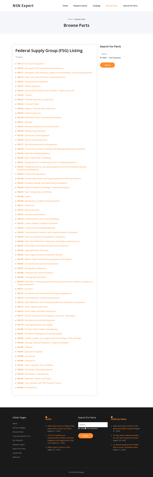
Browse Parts (112, 5)
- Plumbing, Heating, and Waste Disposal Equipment (42, 183)
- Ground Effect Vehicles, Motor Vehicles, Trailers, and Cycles (45, 90)
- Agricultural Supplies (29, 351)
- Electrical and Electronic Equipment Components (41, 237)
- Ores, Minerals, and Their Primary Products (39, 383)
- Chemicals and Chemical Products (35, 272)
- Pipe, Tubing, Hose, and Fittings (34, 192)
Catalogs (96, 5)
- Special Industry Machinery (32, 140)
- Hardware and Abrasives (31, 214)
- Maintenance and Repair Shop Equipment (38, 201)
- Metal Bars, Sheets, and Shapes (34, 378)
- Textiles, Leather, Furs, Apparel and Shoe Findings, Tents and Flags (49, 338)
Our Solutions (18, 440)
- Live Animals (26, 356)
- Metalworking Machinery (31, 131)
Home (65, 5)
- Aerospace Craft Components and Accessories (40, 68)
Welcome (16, 457)
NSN (104, 58)
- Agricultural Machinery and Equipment (37, 144)
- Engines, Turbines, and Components (36, 108)
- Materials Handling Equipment (33, 153)
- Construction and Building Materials (36, 228)
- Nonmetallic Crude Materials (33, 374)
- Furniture (25, 289)
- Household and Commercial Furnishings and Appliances (44, 293)
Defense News (118, 419)
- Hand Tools (25, 205)
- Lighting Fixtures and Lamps (33, 250)
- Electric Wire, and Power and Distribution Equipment (43, 246)
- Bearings (24, 122)
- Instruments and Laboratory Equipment (37, 263)
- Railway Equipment (29, 86)
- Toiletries (25, 347)
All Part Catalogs (19, 428)
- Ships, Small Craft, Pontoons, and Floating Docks (41, 77)
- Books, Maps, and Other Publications (36, 311)
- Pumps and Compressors (31, 174)
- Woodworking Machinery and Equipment (38, 126)
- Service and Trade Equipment (33, 135)
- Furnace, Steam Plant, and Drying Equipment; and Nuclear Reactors (49, 178)
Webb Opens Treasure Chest (58, 447)
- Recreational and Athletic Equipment (36, 320)
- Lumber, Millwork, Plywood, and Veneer (37, 223)
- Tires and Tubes (28, 104)
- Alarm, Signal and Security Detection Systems (39, 255)
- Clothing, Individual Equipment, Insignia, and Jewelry (43, 342)
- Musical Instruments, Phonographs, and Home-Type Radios (46, 316)
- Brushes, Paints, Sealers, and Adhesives (37, 329)
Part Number (115, 58)
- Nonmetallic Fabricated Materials (34, 369)
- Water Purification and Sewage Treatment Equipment (43, 187)
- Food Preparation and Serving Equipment (38, 298)
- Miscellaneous (27, 387)
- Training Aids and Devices (31, 277)
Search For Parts (130, 5)
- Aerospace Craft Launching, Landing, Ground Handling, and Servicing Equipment (54, 72)
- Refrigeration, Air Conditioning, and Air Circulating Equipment (46, 162)
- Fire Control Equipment (30, 63)
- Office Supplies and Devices (32, 307)
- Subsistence (26, 360)
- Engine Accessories (29, 113)
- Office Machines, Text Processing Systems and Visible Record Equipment (51, 302)
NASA (48, 419)
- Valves (23, 196)
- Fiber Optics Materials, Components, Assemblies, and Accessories (48, 241)
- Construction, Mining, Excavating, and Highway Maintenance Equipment (51, 149)
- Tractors (24, 95)
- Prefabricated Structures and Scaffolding (38, 219)
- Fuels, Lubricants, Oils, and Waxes (35, 365)
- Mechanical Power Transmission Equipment (39, 117)
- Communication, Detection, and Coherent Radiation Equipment (47, 232)
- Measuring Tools (28, 210)
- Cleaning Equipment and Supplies (35, 324)
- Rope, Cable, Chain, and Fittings (34, 158)
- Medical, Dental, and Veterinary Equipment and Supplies (44, 259)
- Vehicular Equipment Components (35, 99)
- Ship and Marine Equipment (32, 81)
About (15, 423)
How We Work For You (21, 436)
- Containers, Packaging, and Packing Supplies (39, 333)
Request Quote (80, 5)
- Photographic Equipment (31, 268)
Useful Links (17, 453)
